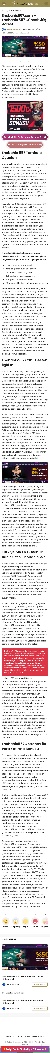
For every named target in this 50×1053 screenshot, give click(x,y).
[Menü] (4, 4)
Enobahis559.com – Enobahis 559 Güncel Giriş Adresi (22, 978)
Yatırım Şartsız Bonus (32, 1036)
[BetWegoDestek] (25, 3)
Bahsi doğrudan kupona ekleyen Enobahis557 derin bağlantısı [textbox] (20, 270)
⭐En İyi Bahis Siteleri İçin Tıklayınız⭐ (25, 1049)
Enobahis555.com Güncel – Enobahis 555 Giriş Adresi (22, 1002)
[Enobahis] (25, 116)
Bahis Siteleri (13, 1036)
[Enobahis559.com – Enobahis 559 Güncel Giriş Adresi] (25, 957)
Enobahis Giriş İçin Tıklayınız (23, 145)
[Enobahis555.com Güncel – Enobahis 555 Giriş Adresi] (25, 992)
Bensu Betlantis (14, 29)
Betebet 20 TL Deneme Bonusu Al (23, 137)
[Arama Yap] (46, 4)
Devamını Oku (40, 984)
